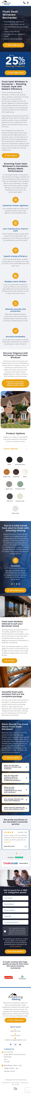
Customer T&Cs (15, 1082)
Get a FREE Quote (14, 45)
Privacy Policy (15, 1084)
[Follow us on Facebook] (11, 1044)
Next (28, 409)
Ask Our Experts (13, 758)
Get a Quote (12, 156)
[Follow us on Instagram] (15, 1044)
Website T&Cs (6, 1082)
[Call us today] (24, 3)
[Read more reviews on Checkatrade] (15, 863)
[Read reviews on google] (25, 846)
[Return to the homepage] (6, 3)
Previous (2, 409)
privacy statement (15, 946)
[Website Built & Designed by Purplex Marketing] (15, 1088)
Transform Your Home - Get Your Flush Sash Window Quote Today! (15, 383)
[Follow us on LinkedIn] (20, 1044)
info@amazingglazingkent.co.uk (15, 1040)
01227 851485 (15, 1036)
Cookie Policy (24, 1082)
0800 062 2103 (15, 1031)
